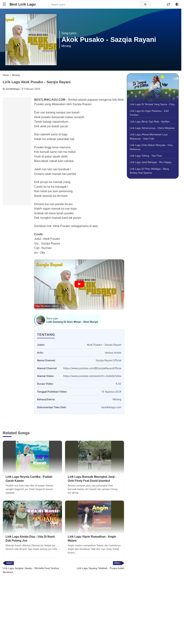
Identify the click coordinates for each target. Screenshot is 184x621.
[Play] (79, 284)
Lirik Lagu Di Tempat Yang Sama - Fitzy (152, 104)
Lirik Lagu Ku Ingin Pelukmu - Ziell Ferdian (149, 112)
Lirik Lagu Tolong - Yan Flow (146, 155)
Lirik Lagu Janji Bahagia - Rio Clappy (151, 162)
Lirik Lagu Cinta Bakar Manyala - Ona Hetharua (151, 147)
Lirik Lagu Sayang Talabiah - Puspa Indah (100, 568)
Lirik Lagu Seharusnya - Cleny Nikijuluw (152, 128)
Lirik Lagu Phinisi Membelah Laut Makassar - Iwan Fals (148, 136)
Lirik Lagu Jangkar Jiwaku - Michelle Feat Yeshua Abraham (31, 570)
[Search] (145, 4)
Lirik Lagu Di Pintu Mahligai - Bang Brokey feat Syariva (149, 170)
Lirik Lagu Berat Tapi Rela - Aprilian (150, 121)
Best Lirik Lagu (23, 4)
